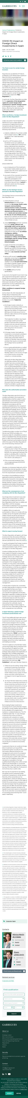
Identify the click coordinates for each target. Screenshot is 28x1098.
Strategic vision (7, 1035)
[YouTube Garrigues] (9, 1074)
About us (5, 1031)
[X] (8, 56)
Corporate (9, 921)
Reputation (5, 1043)
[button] (3, 56)
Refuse (18, 1093)
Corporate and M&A (8, 981)
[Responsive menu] (23, 6)
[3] (15, 185)
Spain (14, 921)
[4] (26, 540)
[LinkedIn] (6, 56)
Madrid (17, 942)
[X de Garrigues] (22, 1)
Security (5, 1052)
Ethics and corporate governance (12, 1039)
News (4, 1047)
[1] (10, 96)
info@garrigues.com (8, 1068)
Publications (11, 30)
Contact (17, 945)
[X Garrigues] (6, 1074)
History (4, 1045)
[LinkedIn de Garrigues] (20, 1)
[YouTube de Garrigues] (25, 1)
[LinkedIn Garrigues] (3, 1074)
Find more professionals (13, 971)
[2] (17, 134)
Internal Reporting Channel (10, 1041)
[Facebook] (10, 56)
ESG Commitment (7, 1037)
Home (4, 30)
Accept (9, 1093)
